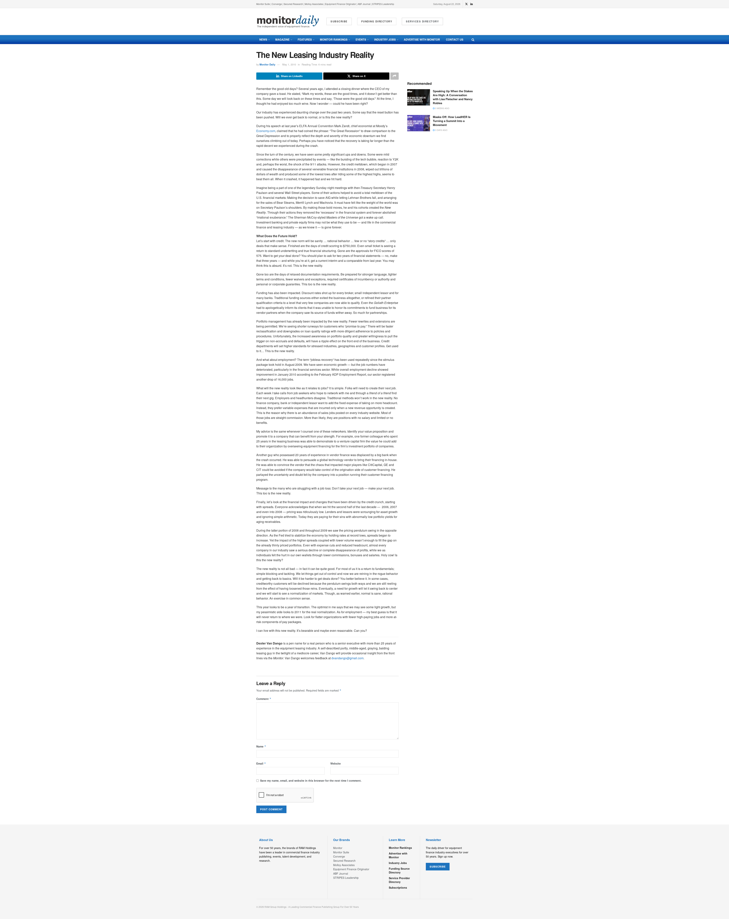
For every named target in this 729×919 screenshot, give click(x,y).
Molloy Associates (314, 4)
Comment (263, 699)
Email (261, 763)
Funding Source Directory (399, 870)
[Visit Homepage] (288, 21)
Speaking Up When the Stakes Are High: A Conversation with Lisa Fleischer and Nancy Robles (453, 97)
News (263, 39)
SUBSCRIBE (438, 866)
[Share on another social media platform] (394, 76)
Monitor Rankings (333, 39)
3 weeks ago (442, 108)
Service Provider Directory (399, 880)
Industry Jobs (385, 39)
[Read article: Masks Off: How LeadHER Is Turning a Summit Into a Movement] (418, 123)
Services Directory (422, 21)
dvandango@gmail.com (347, 658)
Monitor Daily (267, 64)
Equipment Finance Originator (340, 4)
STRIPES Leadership (383, 4)
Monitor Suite (263, 4)
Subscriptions (398, 887)
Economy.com (265, 131)
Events (361, 39)
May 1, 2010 (289, 64)
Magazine (282, 39)
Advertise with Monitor (422, 39)
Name (261, 746)
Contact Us (454, 39)
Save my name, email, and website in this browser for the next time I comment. (310, 780)
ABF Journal (364, 4)
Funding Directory (376, 21)
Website (335, 763)
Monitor (337, 848)
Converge (277, 4)
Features (305, 39)
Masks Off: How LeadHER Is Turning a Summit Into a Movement (451, 121)
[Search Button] (473, 39)
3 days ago (441, 129)
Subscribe (339, 21)
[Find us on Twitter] (466, 4)
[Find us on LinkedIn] (471, 4)
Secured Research (293, 4)
